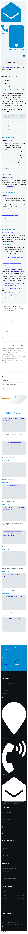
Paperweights (10, 295)
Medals (6, 269)
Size (4, 323)
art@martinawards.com (10, 384)
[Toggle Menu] (24, 56)
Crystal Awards (9, 67)
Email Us (17, 653)
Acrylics (11, 269)
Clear (7, 331)
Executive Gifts (10, 310)
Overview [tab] (7, 80)
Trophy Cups (8, 293)
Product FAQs (9, 140)
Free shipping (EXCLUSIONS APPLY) (14, 258)
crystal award (16, 105)
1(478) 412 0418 (6, 664)
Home (3, 67)
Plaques (7, 267)
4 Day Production (11, 308)
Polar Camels (17, 295)
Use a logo (14, 382)
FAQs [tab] (6, 83)
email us (15, 162)
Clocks (11, 267)
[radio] (11, 318)
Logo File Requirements (8, 186)
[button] (14, 135)
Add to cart (5, 398)
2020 (5, 308)
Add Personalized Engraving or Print (14, 354)
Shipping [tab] (7, 86)
